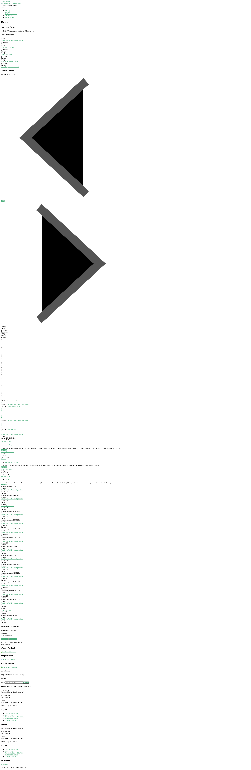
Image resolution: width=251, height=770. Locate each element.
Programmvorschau (11, 14)
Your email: (4, 633)
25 (1, 408)
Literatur (7, 479)
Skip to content (5, 1)
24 (1, 403)
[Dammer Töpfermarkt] (8, 659)
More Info (4, 450)
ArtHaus (3, 459)
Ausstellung (8, 445)
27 (1, 411)
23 (1, 399)
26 (1, 410)
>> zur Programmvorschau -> (10, 67)
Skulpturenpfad (9, 17)
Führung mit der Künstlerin (9, 61)
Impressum (4, 764)
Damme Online (9, 715)
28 (1, 413)
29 (1, 415)
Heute (3, 201)
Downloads (8, 15)
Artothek (7, 12)
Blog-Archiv (5, 675)
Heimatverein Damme (11, 719)
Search (3, 682)
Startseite (7, 10)
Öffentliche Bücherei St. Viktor (14, 717)
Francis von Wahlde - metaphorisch (12, 40)
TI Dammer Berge (10, 720)
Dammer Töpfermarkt (11, 713)
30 (1, 417)
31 (1, 418)
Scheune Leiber (5, 441)
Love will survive (6, 54)
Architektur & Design (11, 462)
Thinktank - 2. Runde (7, 47)
